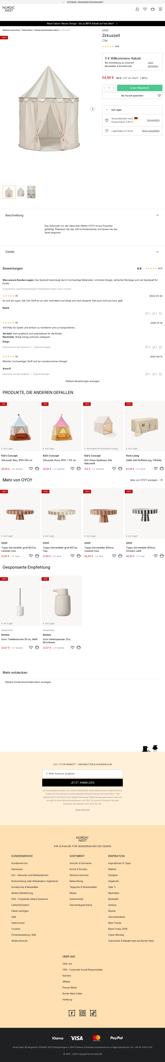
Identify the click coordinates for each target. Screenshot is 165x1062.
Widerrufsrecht (19, 940)
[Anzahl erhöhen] (113, 88)
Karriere (67, 975)
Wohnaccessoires (11, 30)
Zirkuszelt (65, 30)
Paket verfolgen (20, 911)
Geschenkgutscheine (81, 905)
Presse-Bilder (70, 987)
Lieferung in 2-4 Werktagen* (85, 2)
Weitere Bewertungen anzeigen (83, 381)
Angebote (113, 881)
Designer (113, 875)
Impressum (17, 869)
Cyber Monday (116, 934)
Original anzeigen (42, 347)
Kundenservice (19, 863)
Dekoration (27, 30)
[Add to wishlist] (31, 468)
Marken (112, 869)
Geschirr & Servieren (81, 863)
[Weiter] (92, 109)
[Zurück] (6, 109)
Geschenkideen (116, 917)
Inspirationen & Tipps (119, 863)
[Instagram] (82, 1012)
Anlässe (112, 905)
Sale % (112, 887)
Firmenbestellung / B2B (23, 934)
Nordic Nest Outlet (72, 993)
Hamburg (67, 999)
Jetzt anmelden (153, 64)
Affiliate (66, 981)
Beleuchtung (76, 881)
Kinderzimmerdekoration (47, 30)
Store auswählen (151, 130)
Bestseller (113, 899)
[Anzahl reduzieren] (104, 88)
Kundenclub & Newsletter (24, 887)
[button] (110, 46)
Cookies (15, 928)
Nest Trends (114, 922)
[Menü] (160, 9)
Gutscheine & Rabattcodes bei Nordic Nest (131, 940)
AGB (13, 917)
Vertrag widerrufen (82, 810)
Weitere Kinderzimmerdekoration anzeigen (28, 682)
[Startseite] (9, 9)
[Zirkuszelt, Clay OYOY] (49, 109)
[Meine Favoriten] (145, 9)
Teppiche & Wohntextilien (83, 887)
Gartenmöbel (76, 899)
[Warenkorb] (153, 9)
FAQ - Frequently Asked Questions (29, 899)
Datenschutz (18, 922)
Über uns (67, 963)
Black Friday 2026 (117, 928)
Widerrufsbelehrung (22, 893)
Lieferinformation (20, 905)
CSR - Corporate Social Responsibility (83, 969)
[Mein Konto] (137, 9)
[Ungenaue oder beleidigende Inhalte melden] (160, 313)
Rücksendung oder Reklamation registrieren (34, 881)
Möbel (73, 893)
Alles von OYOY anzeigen (144, 480)
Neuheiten (113, 893)
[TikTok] (93, 1012)
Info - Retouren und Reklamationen (30, 875)
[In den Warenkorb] (37, 468)
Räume (112, 911)
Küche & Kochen (78, 869)
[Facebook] (72, 1012)
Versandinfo (153, 120)
